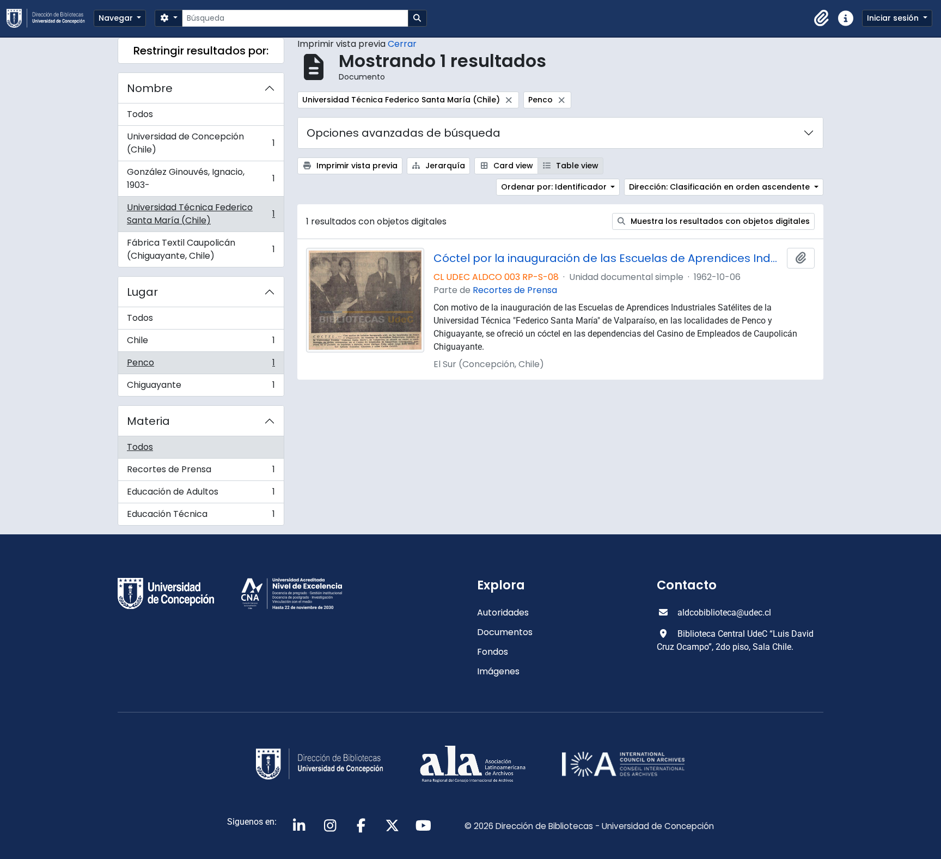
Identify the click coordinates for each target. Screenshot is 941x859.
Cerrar (402, 44)
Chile (200, 343)
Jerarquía (444, 165)
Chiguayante (200, 387)
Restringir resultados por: (200, 50)
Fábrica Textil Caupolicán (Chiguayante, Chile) (200, 249)
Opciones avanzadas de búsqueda (403, 133)
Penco (200, 365)
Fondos (492, 651)
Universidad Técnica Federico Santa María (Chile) (200, 214)
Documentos (505, 632)
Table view (576, 165)
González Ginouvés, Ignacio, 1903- (200, 178)
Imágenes (498, 671)
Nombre (150, 88)
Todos (140, 114)
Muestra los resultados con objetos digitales (719, 221)
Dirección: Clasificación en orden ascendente (720, 186)
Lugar (142, 292)
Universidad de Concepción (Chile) (200, 143)
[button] (822, 19)
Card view (512, 165)
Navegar (117, 18)
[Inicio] (50, 18)
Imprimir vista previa (356, 165)
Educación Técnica (200, 516)
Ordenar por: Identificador (555, 186)
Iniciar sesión (894, 18)
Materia (148, 421)
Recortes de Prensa (200, 472)
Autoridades (503, 612)
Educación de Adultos (200, 494)
